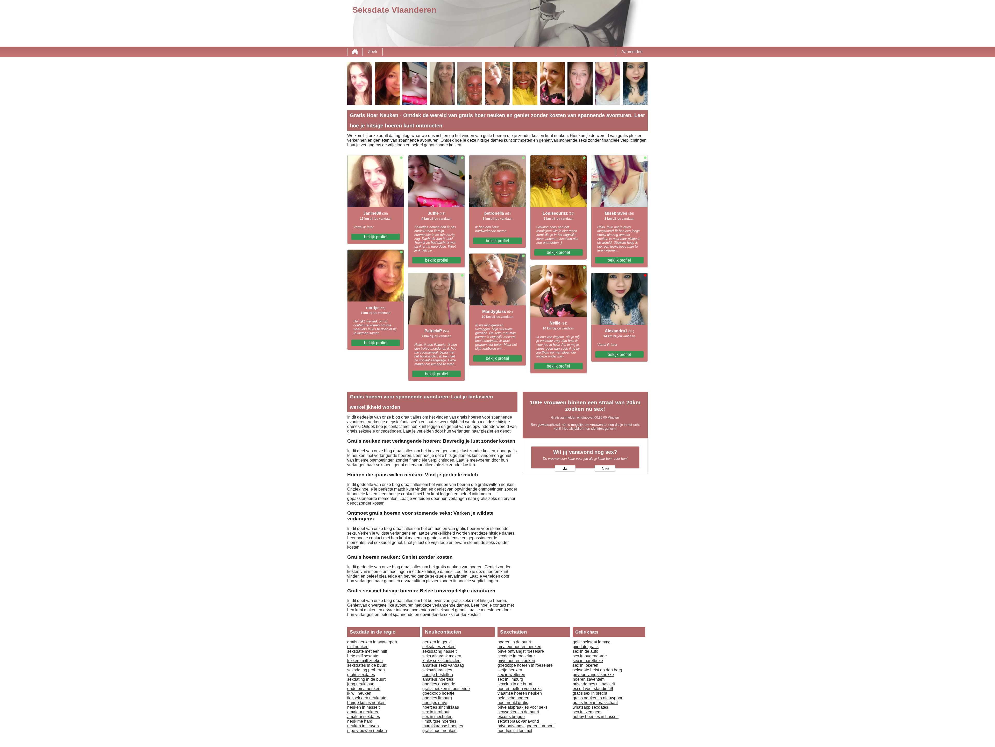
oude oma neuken (363, 688)
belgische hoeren (513, 698)
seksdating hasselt (439, 651)
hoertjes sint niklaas (440, 707)
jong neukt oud (360, 684)
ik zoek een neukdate (366, 698)
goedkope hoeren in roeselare (525, 665)
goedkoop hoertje (438, 693)
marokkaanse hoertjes (442, 726)
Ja (565, 468)
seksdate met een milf (367, 651)
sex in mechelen (437, 716)
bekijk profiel (375, 237)
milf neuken (357, 646)
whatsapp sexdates (590, 707)
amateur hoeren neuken (519, 646)
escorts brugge (511, 716)
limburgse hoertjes (439, 721)
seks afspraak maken (441, 656)
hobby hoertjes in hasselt (596, 716)
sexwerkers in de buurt (518, 712)
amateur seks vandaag (443, 665)
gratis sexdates (361, 674)
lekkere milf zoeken (365, 660)
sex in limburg (510, 679)
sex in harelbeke (588, 660)
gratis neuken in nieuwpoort (598, 698)
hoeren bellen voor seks (519, 688)
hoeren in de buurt (514, 642)
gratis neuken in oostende (446, 688)
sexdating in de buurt (366, 679)
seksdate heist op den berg (597, 670)
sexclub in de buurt (514, 684)
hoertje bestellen (437, 674)
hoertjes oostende (438, 684)
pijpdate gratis (586, 646)
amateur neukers (362, 712)
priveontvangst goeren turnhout (526, 726)
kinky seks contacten (441, 660)
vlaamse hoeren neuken (519, 693)
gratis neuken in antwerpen (372, 642)
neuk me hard (359, 721)
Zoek (372, 51)
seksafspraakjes (437, 670)
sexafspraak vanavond (518, 721)
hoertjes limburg (437, 698)
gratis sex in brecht (590, 693)
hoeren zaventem (589, 679)
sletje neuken (509, 670)
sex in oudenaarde (590, 656)
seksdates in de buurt (366, 665)
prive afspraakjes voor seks (522, 707)
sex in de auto (585, 651)
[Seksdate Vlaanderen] (355, 52)
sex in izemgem (587, 712)
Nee (605, 468)
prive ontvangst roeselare (520, 651)
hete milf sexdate (362, 656)
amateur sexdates (363, 716)
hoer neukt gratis (512, 702)
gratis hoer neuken (439, 730)
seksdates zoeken (439, 646)
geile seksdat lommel (592, 642)
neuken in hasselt (363, 707)
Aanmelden (632, 51)
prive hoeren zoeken (516, 660)
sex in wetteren (511, 674)
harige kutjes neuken (366, 702)
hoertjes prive (434, 702)
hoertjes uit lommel (514, 730)
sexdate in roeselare (516, 656)
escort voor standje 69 (593, 688)
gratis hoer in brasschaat (595, 702)
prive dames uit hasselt (594, 684)
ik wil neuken (359, 693)
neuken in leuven (363, 726)
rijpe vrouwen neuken (367, 730)
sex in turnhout (435, 712)
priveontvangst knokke (593, 674)
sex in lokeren (585, 665)
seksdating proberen (366, 670)
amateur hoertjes (437, 679)
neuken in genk (436, 642)
